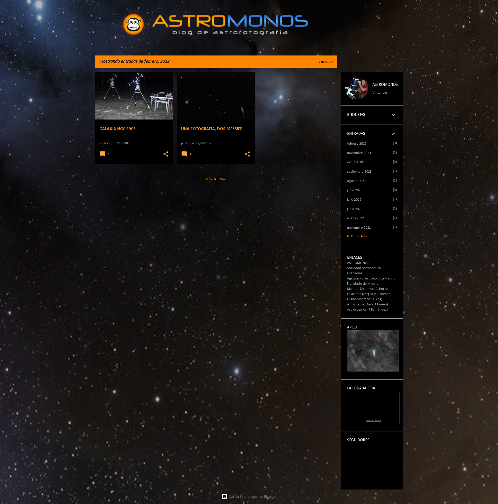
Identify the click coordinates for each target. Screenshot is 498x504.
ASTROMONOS (385, 85)
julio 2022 (354, 200)
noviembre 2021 (359, 228)
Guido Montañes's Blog (364, 299)
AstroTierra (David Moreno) (367, 304)
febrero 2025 (356, 144)
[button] (166, 154)
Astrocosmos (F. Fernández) (367, 310)
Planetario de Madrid (362, 284)
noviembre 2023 (359, 153)
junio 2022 (354, 209)
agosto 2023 (356, 181)
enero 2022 (355, 218)
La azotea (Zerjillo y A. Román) (369, 294)
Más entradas (216, 179)
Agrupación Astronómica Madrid (371, 279)
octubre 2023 (356, 162)
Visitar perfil (381, 93)
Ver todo (326, 62)
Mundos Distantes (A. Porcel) (368, 289)
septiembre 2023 (359, 172)
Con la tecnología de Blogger (252, 497)
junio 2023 (354, 190)
